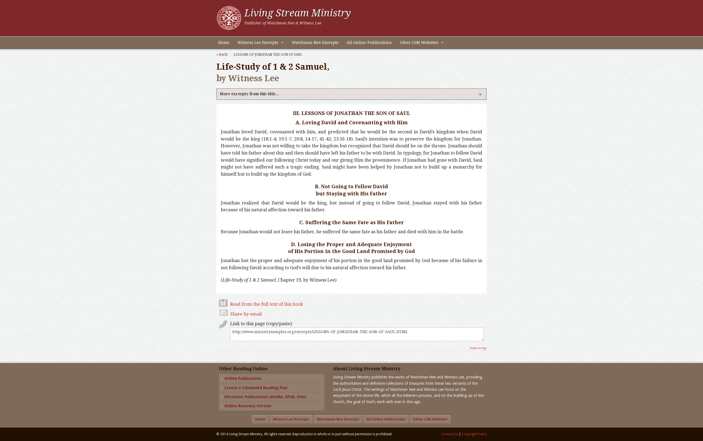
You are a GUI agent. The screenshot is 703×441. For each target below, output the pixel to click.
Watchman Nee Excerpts (315, 42)
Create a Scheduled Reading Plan (256, 388)
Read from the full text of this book (266, 304)
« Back (222, 55)
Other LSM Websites (419, 42)
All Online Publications (369, 42)
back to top (478, 348)
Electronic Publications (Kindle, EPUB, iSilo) (265, 397)
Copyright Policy (474, 434)
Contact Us (449, 434)
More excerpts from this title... (249, 94)
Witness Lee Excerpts (258, 42)
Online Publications (242, 378)
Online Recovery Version (247, 406)
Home (223, 42)
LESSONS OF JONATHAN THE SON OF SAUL (267, 55)
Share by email (246, 314)
